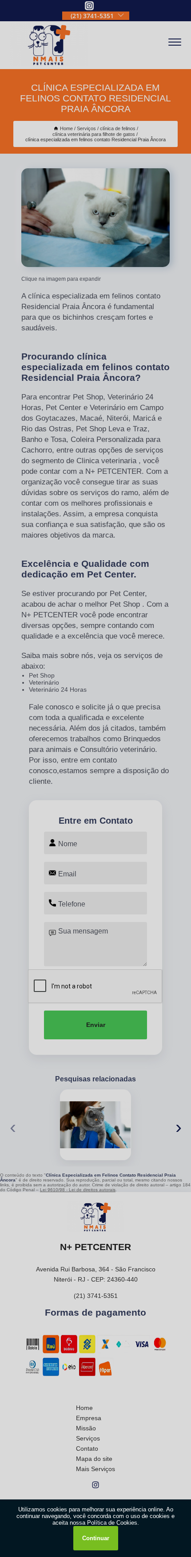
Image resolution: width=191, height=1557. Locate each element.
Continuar (95, 1538)
